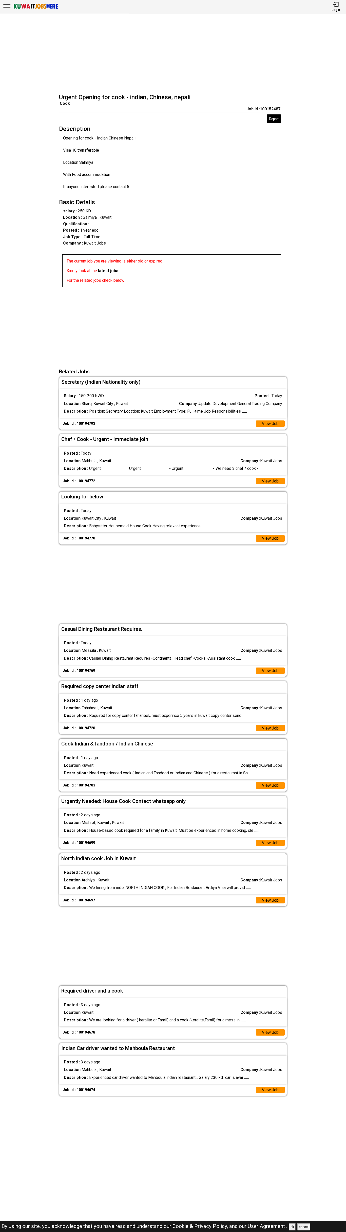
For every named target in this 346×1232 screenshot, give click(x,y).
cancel (304, 1227)
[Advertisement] (174, 54)
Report (274, 119)
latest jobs (108, 270)
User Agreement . (267, 1226)
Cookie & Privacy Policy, (200, 1226)
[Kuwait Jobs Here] (36, 8)
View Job (270, 423)
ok (292, 1227)
